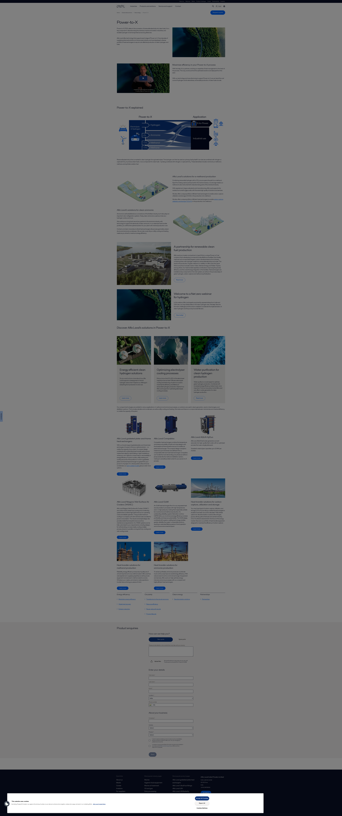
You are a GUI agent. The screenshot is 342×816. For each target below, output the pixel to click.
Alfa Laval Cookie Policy (99, 804)
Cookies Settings (202, 808)
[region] (135, 803)
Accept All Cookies (202, 798)
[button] (7, 804)
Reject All (202, 803)
